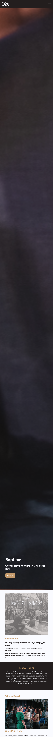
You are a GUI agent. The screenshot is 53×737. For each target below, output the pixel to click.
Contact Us (10, 575)
